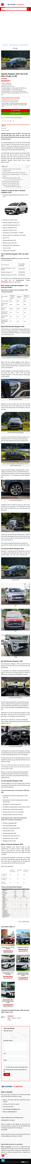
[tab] (15, 126)
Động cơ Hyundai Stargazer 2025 (11, 185)
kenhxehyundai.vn (12, 1111)
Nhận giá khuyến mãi (7, 952)
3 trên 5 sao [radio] (7, 1035)
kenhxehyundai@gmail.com (13, 1109)
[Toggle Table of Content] (26, 166)
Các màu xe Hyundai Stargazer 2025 (15, 179)
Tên (5, 1053)
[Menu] (2, 4)
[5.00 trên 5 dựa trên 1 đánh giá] (15, 78)
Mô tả (3, 126)
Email (5, 1060)
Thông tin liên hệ (5, 130)
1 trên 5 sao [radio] (6, 1033)
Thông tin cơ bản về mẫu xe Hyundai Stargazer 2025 (12, 169)
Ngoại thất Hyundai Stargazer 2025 (11, 178)
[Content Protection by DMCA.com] (25, 1162)
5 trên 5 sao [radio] (7, 1037)
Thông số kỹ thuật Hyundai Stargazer (13, 186)
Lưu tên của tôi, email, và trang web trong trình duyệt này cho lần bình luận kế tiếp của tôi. (15, 1069)
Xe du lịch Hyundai (13, 45)
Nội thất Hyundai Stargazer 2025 (11, 181)
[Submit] (28, 9)
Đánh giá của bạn (8, 1030)
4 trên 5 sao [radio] (18, 1035)
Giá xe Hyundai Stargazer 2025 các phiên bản (14, 172)
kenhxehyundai (20, 280)
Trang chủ (5, 45)
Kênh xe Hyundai (17, 1162)
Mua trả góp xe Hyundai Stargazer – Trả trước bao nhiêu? (15, 175)
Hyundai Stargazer (23, 45)
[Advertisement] (15, 27)
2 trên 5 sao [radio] (14, 1033)
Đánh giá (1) (3, 128)
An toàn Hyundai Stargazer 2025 (11, 183)
